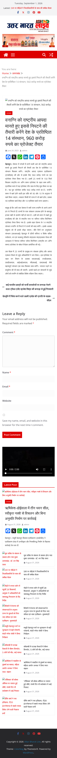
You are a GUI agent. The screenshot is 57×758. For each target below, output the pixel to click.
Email (6, 386)
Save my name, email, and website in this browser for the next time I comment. (24, 423)
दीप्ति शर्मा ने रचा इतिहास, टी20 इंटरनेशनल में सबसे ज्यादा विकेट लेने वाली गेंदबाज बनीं (37, 703)
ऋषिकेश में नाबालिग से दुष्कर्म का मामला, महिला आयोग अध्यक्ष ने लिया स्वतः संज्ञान (38, 665)
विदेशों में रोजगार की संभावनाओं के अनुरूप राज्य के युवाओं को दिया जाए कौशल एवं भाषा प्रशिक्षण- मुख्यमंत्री (36, 611)
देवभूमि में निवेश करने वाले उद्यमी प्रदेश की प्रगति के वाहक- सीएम (27, 298)
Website (6, 400)
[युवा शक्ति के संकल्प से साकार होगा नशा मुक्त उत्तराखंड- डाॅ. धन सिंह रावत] (11, 559)
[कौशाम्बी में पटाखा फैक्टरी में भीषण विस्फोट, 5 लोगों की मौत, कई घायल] (11, 650)
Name (6, 372)
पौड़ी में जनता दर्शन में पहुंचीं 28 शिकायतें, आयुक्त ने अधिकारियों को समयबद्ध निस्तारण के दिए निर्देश (36, 590)
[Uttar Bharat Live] (5, 54)
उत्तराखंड (8, 113)
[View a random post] (51, 54)
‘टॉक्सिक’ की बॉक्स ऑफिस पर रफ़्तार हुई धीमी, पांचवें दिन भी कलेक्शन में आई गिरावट (38, 684)
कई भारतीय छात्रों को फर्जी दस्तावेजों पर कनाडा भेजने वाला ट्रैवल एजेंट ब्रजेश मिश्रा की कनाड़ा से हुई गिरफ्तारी (29, 287)
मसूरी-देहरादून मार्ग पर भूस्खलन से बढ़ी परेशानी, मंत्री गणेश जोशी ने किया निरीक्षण (37, 630)
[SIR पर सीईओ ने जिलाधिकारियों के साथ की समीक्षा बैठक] (11, 575)
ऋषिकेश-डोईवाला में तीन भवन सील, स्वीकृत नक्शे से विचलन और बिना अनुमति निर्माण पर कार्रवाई (27, 513)
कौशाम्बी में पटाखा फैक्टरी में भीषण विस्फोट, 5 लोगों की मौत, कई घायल (36, 648)
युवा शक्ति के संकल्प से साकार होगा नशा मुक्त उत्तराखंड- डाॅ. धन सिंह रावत (38, 557)
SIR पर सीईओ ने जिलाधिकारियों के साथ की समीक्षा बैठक (31, 8)
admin (24, 150)
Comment (8, 332)
